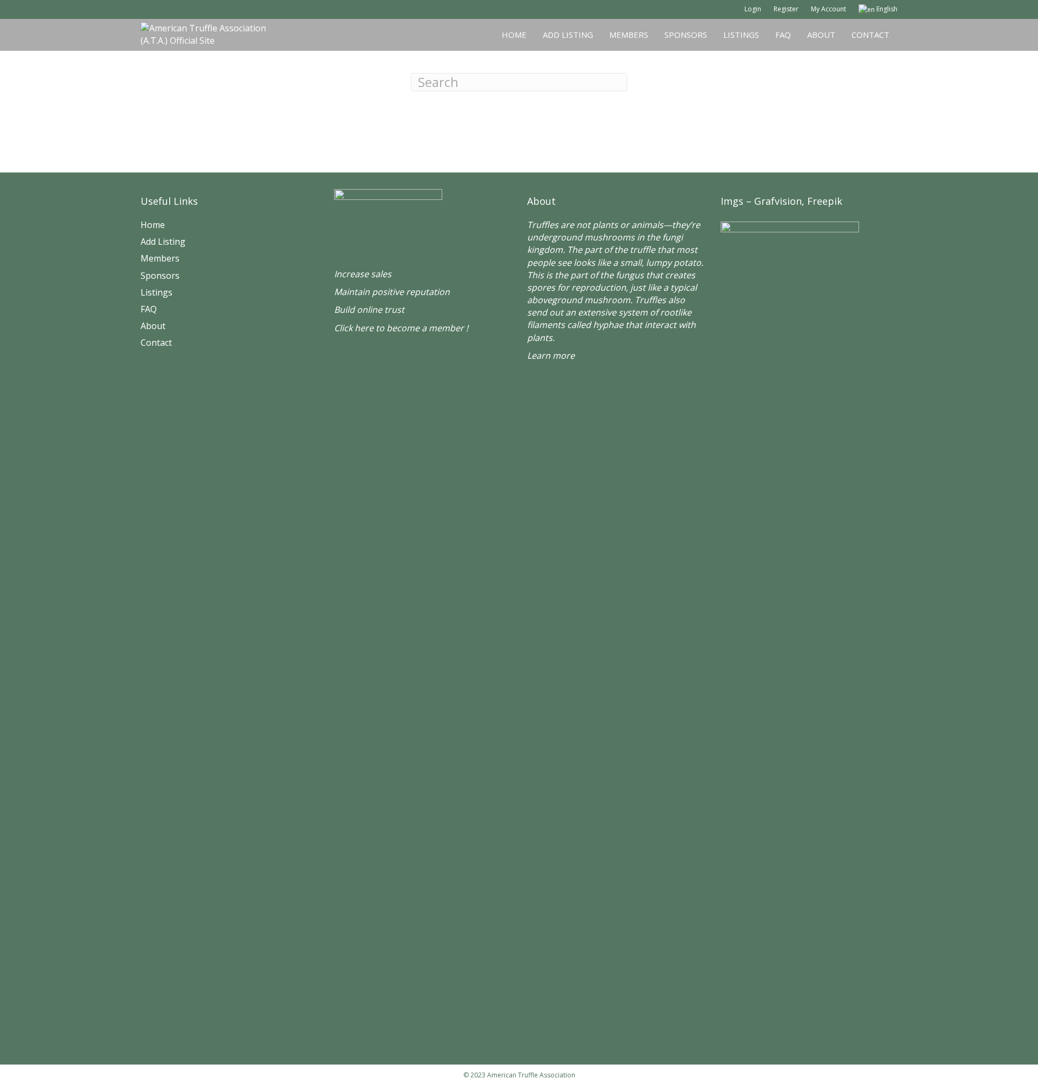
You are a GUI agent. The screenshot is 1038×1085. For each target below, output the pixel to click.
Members (628, 34)
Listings (741, 34)
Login (752, 9)
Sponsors (685, 34)
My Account (828, 9)
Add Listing (568, 34)
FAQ (783, 34)
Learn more (551, 355)
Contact (870, 34)
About (821, 34)
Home (514, 34)
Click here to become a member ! (401, 328)
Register (786, 9)
